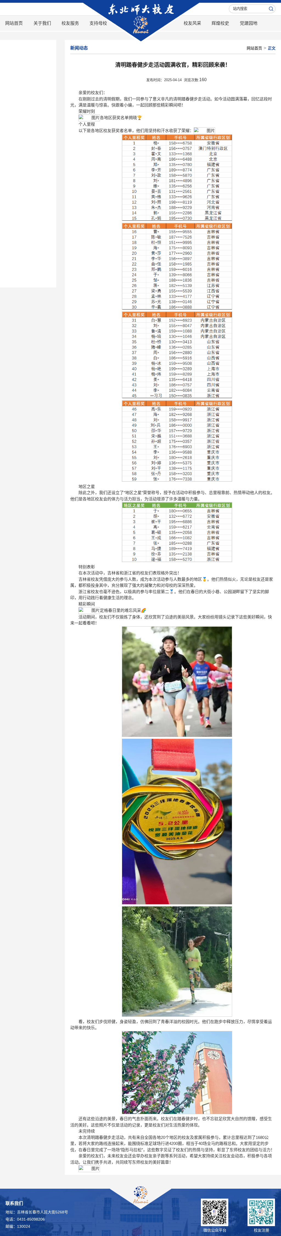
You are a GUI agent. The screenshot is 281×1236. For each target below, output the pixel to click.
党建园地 (248, 23)
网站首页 (14, 23)
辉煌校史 (220, 23)
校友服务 (70, 23)
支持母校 (98, 23)
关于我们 (42, 23)
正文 (272, 48)
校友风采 (192, 23)
